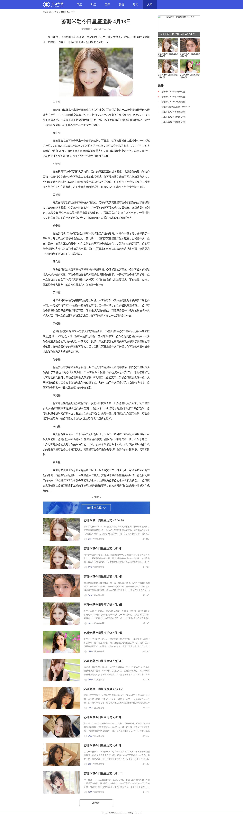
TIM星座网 (53, 4)
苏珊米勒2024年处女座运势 (173, 117)
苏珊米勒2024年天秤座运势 (173, 92)
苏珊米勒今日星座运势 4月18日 (103, 604)
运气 (135, 4)
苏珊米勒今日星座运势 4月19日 (103, 576)
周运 (79, 4)
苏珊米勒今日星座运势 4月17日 (103, 632)
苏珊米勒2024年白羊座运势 (173, 97)
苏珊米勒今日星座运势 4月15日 (103, 717)
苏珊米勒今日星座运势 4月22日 (103, 548)
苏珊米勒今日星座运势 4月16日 (103, 660)
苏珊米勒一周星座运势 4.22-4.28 (104, 520)
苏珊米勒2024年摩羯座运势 (173, 122)
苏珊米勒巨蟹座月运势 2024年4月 (176, 107)
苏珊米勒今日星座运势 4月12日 (103, 745)
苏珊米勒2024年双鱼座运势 (173, 112)
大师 (149, 4)
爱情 (121, 4)
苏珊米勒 (65, 12)
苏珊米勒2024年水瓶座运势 (173, 102)
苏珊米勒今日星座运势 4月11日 (103, 773)
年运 (93, 4)
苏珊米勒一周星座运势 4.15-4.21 (104, 689)
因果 (107, 4)
